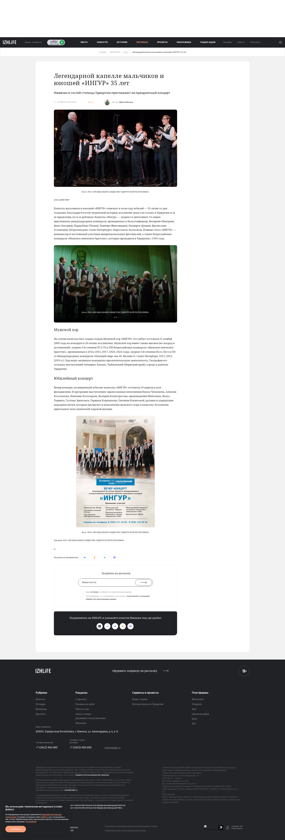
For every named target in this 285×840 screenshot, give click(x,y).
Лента (84, 42)
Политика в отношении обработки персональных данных (131, 826)
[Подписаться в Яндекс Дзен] (99, 626)
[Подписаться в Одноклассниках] (123, 626)
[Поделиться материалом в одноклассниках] (94, 557)
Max (194, 708)
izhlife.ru (45, 817)
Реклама (227, 42)
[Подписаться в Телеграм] (107, 626)
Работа (241, 42)
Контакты (255, 42)
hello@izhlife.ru (113, 747)
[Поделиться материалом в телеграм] (104, 557)
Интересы (41, 708)
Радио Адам (207, 42)
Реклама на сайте (85, 704)
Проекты (40, 713)
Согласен (16, 829)
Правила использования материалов (92, 775)
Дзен (194, 718)
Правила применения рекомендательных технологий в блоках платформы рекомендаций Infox (79, 808)
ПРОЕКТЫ (162, 42)
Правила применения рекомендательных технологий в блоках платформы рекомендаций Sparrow (80, 805)
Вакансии (80, 722)
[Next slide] (173, 284)
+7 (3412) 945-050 (80, 747)
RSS (194, 723)
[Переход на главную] (9, 42)
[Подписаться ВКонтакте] (115, 626)
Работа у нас (82, 708)
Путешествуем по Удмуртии (147, 704)
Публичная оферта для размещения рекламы (125, 831)
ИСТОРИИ (122, 42)
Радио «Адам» (140, 699)
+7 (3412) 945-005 (47, 747)
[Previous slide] (58, 284)
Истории (40, 704)
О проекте (81, 699)
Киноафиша (184, 42)
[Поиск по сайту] (280, 42)
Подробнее (31, 821)
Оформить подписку (134, 671)
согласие (94, 592)
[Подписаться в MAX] (130, 626)
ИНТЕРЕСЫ (142, 42)
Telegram (197, 704)
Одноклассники (200, 713)
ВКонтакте (198, 699)
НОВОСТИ (102, 42)
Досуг (91, 102)
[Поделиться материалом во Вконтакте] (84, 557)
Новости (40, 699)
